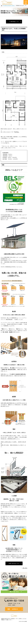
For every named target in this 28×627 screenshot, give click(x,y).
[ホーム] (1, 5)
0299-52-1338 (15, 600)
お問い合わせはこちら (14, 563)
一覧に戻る (24, 568)
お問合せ (14, 609)
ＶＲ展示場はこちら (14, 21)
